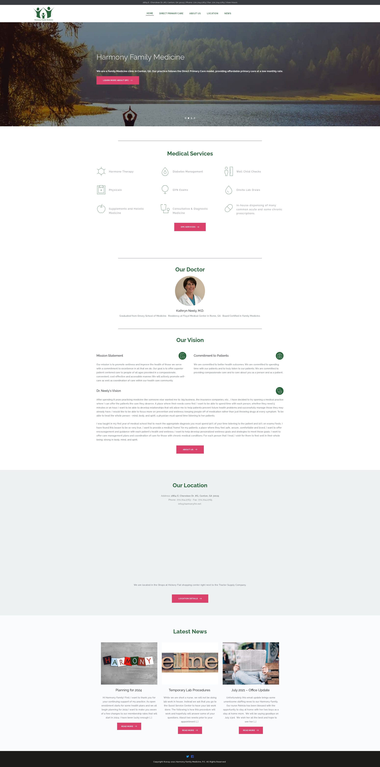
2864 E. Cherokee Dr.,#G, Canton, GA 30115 (164, 2)
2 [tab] (188, 118)
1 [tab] (185, 118)
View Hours (231, 2)
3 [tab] (191, 118)
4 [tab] (194, 118)
